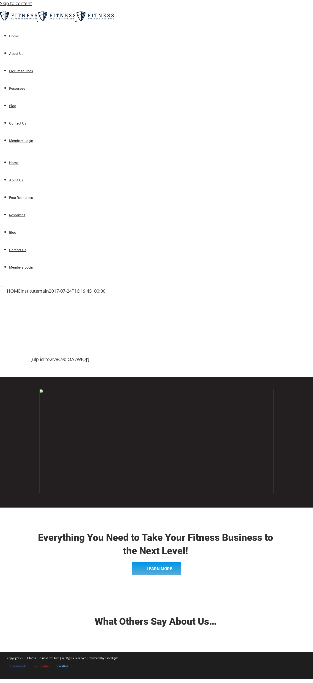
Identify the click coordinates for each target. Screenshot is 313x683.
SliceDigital (112, 658)
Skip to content (16, 3)
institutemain (35, 291)
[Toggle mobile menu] (2, 284)
